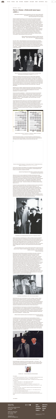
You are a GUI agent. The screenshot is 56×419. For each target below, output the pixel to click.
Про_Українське (15, 398)
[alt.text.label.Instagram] (26, 405)
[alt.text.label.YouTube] (30, 405)
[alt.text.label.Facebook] (28, 405)
